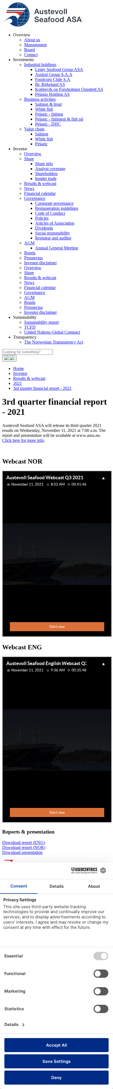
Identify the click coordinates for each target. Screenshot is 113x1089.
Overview (32, 153)
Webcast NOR (22, 461)
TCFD (30, 327)
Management (35, 44)
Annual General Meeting (56, 248)
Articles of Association (54, 223)
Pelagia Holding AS (52, 94)
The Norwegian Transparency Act (53, 342)
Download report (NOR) (23, 847)
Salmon (41, 134)
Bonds (29, 253)
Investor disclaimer (40, 262)
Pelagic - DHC (48, 124)
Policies (42, 218)
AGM (29, 243)
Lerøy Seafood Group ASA (59, 69)
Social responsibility (52, 233)
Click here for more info (23, 440)
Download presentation (22, 852)
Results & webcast (40, 183)
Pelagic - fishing (49, 114)
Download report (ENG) (23, 842)
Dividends (44, 228)
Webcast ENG (22, 647)
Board (29, 49)
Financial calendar (40, 193)
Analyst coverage (50, 168)
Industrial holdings (40, 64)
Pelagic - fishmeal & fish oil (59, 119)
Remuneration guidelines (56, 208)
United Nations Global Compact (52, 332)
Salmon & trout (48, 104)
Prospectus (33, 257)
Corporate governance (54, 203)
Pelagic (41, 143)
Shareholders (46, 173)
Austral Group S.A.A (53, 74)
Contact (31, 54)
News (29, 188)
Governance (34, 198)
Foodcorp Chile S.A (52, 79)
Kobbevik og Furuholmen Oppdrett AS (69, 89)
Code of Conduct (50, 213)
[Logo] (42, 25)
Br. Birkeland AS (50, 84)
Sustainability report (41, 322)
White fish (44, 109)
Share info (44, 163)
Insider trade (45, 178)
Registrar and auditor (53, 238)
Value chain (34, 129)
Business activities (40, 99)
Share (29, 158)
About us (32, 39)
